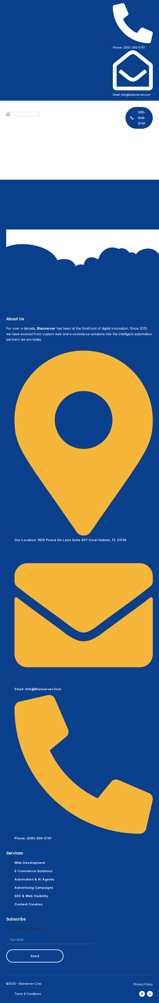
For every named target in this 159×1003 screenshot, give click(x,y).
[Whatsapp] (150, 994)
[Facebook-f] (142, 994)
